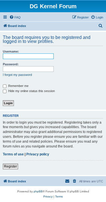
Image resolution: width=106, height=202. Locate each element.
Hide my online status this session (31, 91)
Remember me (18, 86)
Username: (11, 51)
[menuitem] (15, 17)
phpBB (38, 191)
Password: (11, 64)
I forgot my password (17, 74)
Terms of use (13, 154)
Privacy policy (37, 154)
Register (10, 166)
